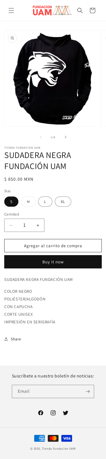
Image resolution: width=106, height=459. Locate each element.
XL (63, 201)
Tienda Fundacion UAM (59, 449)
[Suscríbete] (87, 391)
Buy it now (53, 261)
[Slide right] (65, 137)
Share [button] (16, 338)
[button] (11, 10)
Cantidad (11, 214)
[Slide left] (40, 137)
